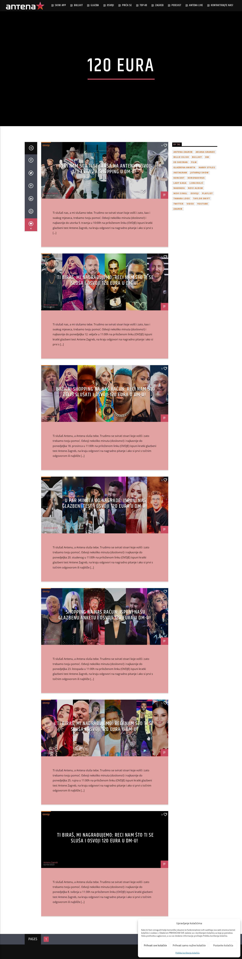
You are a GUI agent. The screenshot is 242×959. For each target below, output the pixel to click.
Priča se (127, 5)
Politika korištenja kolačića (187, 952)
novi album (195, 188)
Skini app (60, 5)
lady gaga (180, 183)
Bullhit (78, 5)
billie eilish (181, 157)
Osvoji (110, 5)
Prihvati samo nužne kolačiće (189, 945)
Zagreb (159, 5)
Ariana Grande (205, 152)
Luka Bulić (196, 183)
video (190, 203)
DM (207, 157)
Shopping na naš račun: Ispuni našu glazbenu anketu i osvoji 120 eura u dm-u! (104, 615)
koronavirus (196, 177)
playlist (207, 193)
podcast (176, 5)
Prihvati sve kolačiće (155, 945)
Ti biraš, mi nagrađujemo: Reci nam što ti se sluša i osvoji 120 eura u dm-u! (105, 280)
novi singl (180, 193)
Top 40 (143, 5)
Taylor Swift (201, 198)
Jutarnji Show (199, 172)
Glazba (95, 5)
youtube (202, 203)
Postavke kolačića (223, 945)
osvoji (195, 193)
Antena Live (196, 5)
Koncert (179, 177)
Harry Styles (207, 167)
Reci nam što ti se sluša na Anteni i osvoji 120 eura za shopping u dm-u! (105, 169)
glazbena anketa (184, 167)
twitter (178, 203)
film (194, 162)
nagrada (179, 188)
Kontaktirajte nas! (222, 5)
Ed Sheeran (181, 162)
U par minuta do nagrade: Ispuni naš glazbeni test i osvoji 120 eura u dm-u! (104, 503)
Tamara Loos (182, 198)
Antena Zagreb (50, 193)
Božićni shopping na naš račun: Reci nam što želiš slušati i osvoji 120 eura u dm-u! (105, 392)
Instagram (180, 172)
